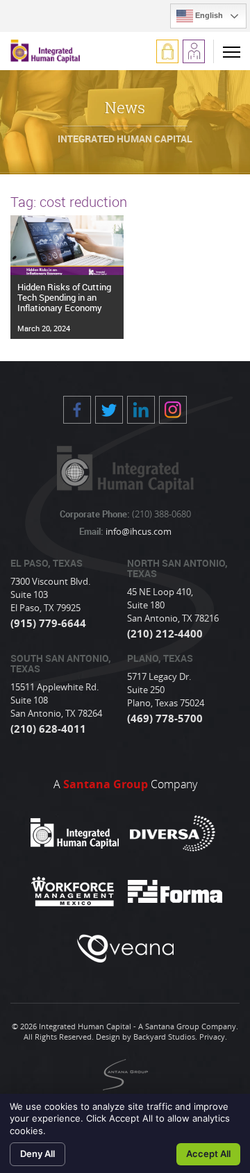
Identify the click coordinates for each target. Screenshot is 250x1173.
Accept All (208, 1153)
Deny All (37, 1153)
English (208, 15)
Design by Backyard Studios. (146, 1036)
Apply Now (194, 51)
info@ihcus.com (137, 531)
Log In (167, 51)
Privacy (212, 1036)
